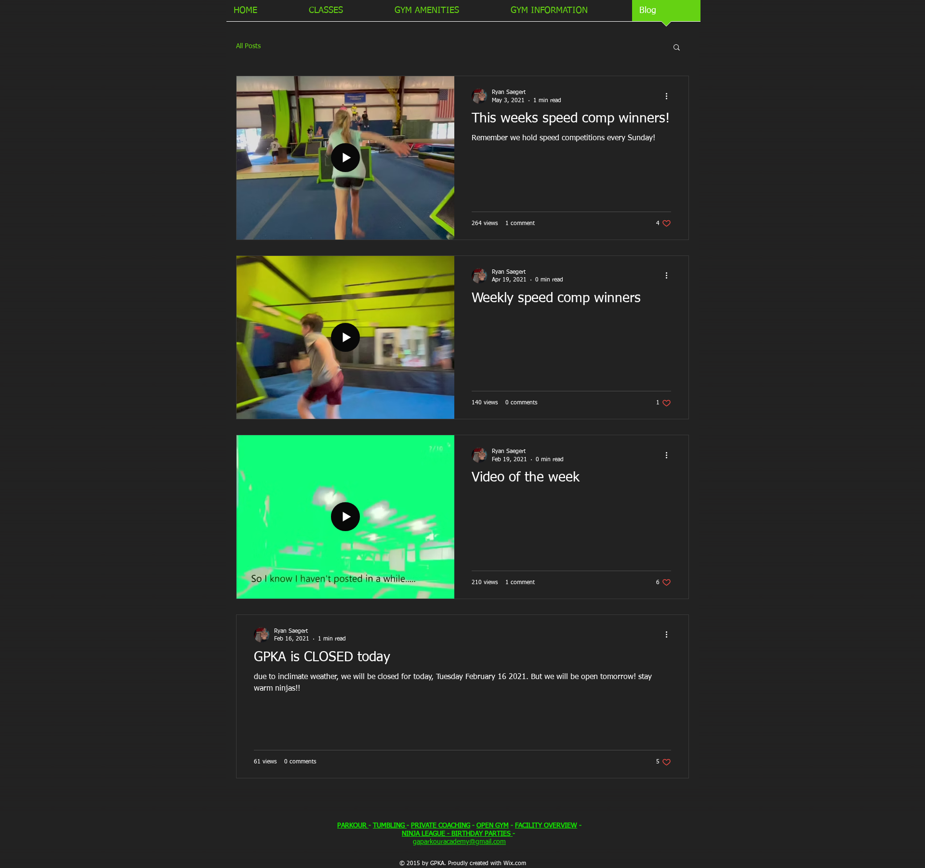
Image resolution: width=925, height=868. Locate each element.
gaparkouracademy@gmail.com (459, 842)
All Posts (248, 46)
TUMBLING (390, 825)
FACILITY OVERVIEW (546, 825)
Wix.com (514, 864)
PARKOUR (353, 825)
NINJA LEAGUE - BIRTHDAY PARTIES (457, 833)
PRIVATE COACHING (440, 825)
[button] (676, 48)
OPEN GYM (492, 825)
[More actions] (669, 96)
